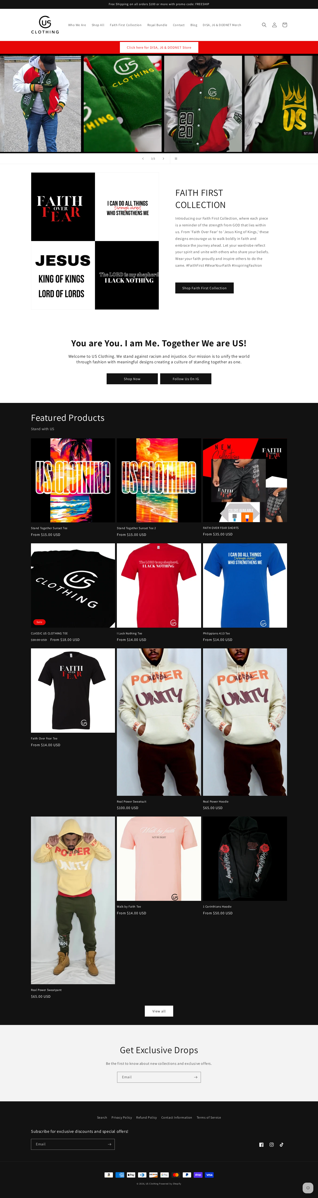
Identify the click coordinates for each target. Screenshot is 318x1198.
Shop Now (132, 379)
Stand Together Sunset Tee (49, 528)
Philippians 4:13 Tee (216, 633)
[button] (264, 25)
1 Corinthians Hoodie (217, 907)
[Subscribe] (195, 1077)
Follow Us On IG (186, 379)
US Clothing (152, 1183)
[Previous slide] (143, 158)
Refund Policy (146, 1117)
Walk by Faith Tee (129, 907)
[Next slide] (163, 158)
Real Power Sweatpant (46, 990)
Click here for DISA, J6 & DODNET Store (159, 47)
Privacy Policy (122, 1117)
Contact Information (176, 1117)
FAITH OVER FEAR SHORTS (221, 528)
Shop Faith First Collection (204, 288)
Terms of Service (209, 1117)
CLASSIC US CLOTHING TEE (49, 633)
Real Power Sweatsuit (131, 801)
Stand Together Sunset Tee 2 (136, 528)
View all (159, 1011)
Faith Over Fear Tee (44, 738)
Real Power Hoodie (216, 801)
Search (102, 1117)
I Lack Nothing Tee (129, 633)
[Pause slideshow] (175, 158)
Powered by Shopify (170, 1183)
